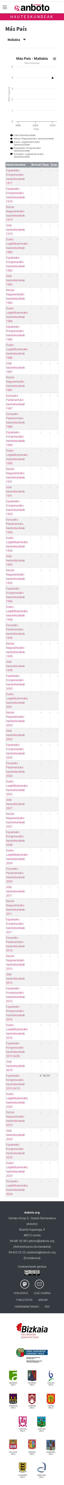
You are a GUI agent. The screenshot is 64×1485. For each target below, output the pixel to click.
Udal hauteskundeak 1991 (15, 491)
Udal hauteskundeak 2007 (15, 804)
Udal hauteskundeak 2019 (15, 1066)
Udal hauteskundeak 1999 (15, 666)
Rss (47, 1306)
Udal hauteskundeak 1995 (15, 560)
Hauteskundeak (32, 16)
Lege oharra (42, 1293)
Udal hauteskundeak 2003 (15, 735)
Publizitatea (24, 1300)
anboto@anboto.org (41, 1241)
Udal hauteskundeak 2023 (15, 1135)
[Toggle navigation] (5, 7)
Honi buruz (21, 1293)
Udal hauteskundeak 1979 (15, 230)
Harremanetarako (27, 1306)
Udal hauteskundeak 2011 (15, 891)
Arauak (43, 1300)
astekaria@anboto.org (41, 1252)
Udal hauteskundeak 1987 (15, 368)
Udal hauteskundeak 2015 (15, 979)
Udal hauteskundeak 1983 (15, 280)
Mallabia (15, 40)
